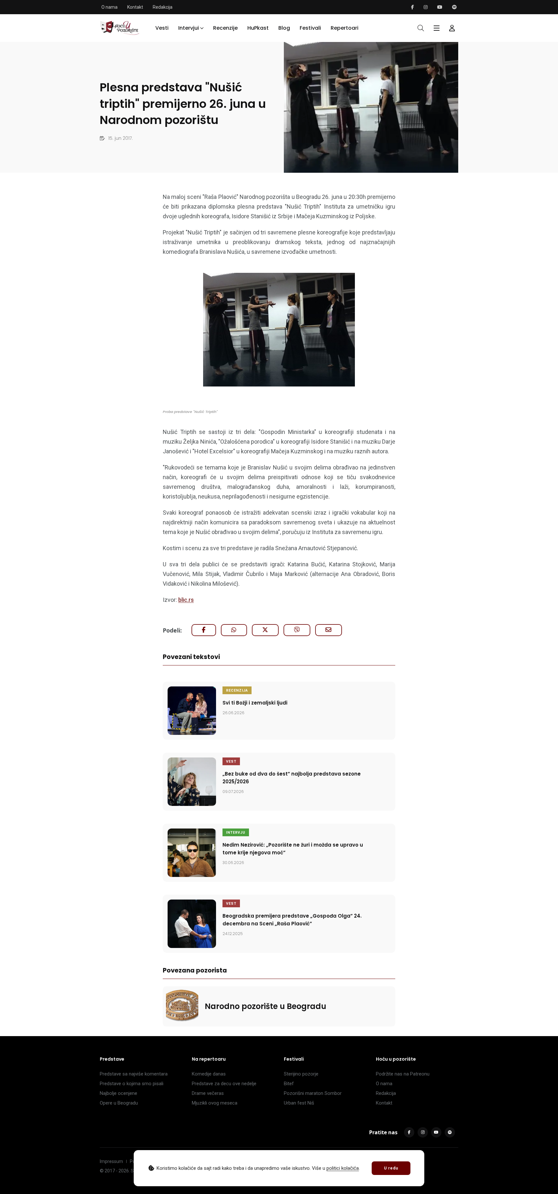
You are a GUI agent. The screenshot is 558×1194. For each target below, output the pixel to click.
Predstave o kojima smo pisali (131, 1083)
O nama (109, 7)
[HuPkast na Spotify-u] (454, 7)
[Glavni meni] (436, 28)
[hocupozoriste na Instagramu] (426, 7)
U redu (391, 1168)
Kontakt (135, 7)
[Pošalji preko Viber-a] (297, 630)
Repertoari (344, 28)
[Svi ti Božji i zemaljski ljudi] (192, 710)
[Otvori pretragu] (421, 28)
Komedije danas (209, 1074)
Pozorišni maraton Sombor (313, 1093)
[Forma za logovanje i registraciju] (452, 28)
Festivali (310, 28)
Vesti (162, 28)
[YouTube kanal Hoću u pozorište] (439, 7)
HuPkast (258, 28)
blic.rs (186, 599)
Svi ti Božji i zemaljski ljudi (254, 702)
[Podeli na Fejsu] (203, 630)
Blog (284, 28)
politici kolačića (342, 1168)
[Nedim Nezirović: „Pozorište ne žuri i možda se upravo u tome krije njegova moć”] (192, 853)
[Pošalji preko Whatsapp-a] (234, 630)
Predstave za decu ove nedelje (224, 1083)
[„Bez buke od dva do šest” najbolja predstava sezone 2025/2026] (192, 781)
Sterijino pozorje (301, 1074)
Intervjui (188, 28)
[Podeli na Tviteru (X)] (265, 630)
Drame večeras (208, 1093)
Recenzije (225, 28)
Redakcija (162, 7)
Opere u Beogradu (119, 1103)
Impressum (111, 1161)
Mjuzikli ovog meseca (214, 1103)
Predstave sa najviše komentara (134, 1074)
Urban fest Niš (299, 1103)
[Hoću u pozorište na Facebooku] (412, 7)
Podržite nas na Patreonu (402, 1074)
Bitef (289, 1083)
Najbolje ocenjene (118, 1093)
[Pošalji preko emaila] (328, 630)
